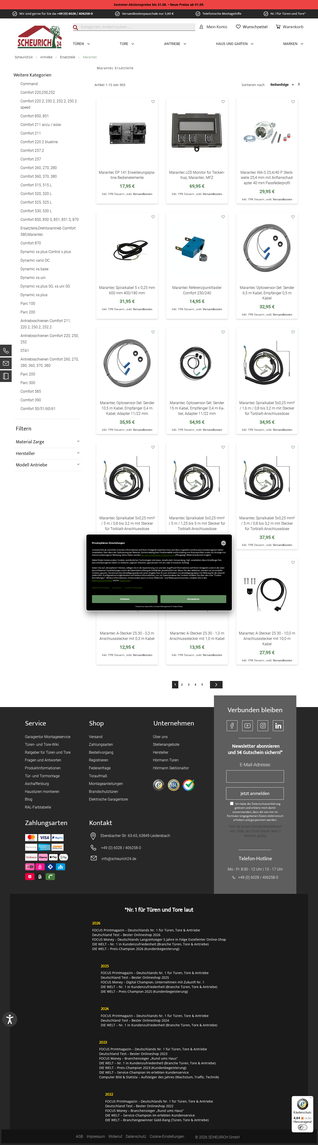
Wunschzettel (255, 26)
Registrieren (98, 760)
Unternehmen (173, 723)
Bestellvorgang (101, 752)
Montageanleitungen (106, 783)
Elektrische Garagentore (108, 799)
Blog (28, 799)
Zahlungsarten (101, 744)
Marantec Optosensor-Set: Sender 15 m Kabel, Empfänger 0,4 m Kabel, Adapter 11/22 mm (197, 408)
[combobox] (134, 27)
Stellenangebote (166, 744)
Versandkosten (142, 194)
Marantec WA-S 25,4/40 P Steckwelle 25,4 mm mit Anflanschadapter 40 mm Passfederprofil (267, 177)
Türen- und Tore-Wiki (42, 744)
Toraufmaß (98, 776)
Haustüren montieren (42, 791)
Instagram (262, 725)
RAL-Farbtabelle (38, 807)
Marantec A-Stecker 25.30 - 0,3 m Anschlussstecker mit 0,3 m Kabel (127, 636)
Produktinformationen (43, 768)
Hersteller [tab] (25, 453)
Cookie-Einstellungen (167, 1136)
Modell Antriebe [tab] (31, 464)
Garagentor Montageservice (47, 737)
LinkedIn (278, 725)
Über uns (160, 737)
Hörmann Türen (166, 760)
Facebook (232, 725)
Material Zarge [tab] (30, 441)
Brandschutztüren (103, 791)
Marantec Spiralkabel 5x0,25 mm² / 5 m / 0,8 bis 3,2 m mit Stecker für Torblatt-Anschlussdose (127, 523)
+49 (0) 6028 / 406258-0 (75, 14)
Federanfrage (100, 768)
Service (35, 723)
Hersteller (160, 752)
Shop (96, 723)
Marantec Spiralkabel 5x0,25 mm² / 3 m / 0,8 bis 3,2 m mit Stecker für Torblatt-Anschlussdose (267, 523)
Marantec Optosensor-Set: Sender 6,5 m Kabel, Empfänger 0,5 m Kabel (267, 293)
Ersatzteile (68, 57)
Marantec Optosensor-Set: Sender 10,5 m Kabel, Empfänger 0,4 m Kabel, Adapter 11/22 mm (127, 408)
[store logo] (39, 37)
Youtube (247, 725)
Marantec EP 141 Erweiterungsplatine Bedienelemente (127, 175)
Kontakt (100, 823)
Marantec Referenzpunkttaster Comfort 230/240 (197, 290)
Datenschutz (136, 1136)
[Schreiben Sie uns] (6, 364)
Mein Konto (216, 26)
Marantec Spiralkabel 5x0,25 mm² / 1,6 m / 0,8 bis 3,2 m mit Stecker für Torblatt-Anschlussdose (267, 408)
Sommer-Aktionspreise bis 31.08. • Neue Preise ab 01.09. (159, 4)
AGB (79, 1136)
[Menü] (310, 1099)
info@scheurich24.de (118, 859)
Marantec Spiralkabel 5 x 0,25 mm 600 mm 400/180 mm (127, 290)
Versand (95, 737)
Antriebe (46, 57)
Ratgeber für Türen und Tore (48, 752)
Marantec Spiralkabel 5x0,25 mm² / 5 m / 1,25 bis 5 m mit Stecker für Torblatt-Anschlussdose (197, 523)
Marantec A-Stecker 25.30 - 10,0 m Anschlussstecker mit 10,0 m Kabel (267, 638)
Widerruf (115, 1136)
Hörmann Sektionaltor (171, 768)
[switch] (302, 1127)
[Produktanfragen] (6, 378)
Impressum (96, 1136)
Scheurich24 (24, 57)
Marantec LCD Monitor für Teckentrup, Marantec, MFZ (197, 175)
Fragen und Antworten (43, 760)
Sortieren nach (253, 84)
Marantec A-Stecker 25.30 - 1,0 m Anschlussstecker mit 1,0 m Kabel (197, 636)
